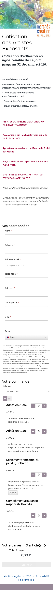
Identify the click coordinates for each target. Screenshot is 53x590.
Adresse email (13, 259)
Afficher (7, 386)
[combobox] (26, 337)
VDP (29, 576)
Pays (8, 331)
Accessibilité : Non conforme (34, 578)
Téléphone (11, 273)
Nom (8, 230)
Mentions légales (12, 576)
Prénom (9, 245)
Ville (8, 317)
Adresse (10, 288)
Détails (13, 493)
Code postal (12, 302)
